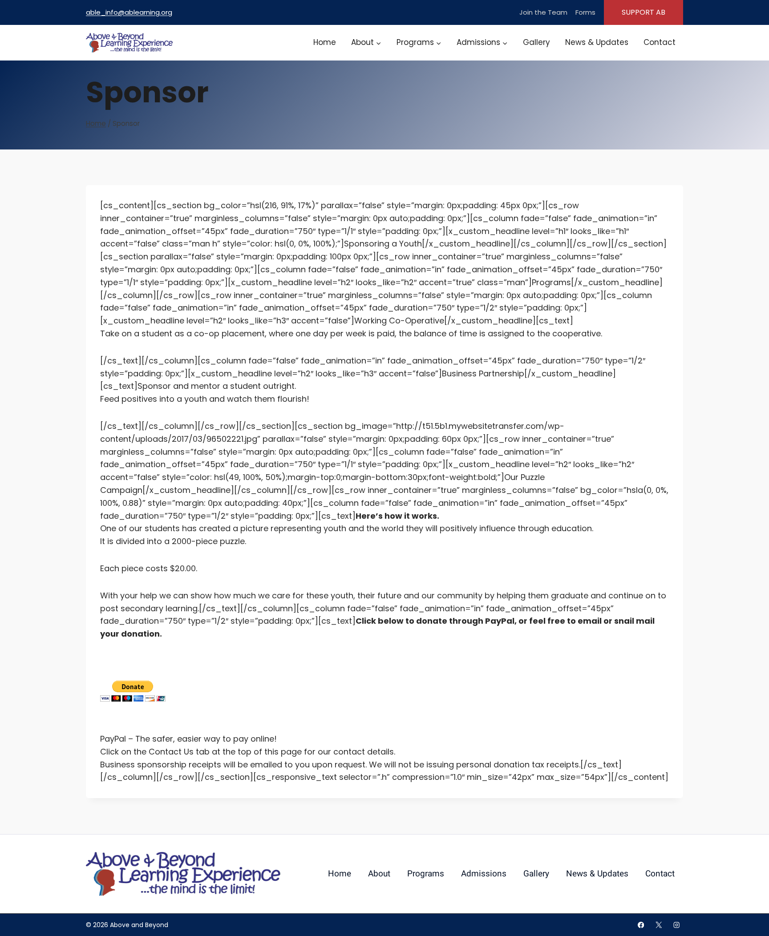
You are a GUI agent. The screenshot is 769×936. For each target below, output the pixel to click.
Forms (585, 12)
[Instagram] (676, 924)
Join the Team (543, 12)
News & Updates (596, 42)
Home (324, 42)
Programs (425, 873)
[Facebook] (641, 924)
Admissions (483, 873)
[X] (658, 924)
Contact (660, 42)
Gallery (536, 42)
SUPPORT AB (643, 12)
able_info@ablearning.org (129, 12)
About (379, 873)
